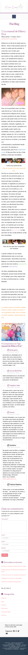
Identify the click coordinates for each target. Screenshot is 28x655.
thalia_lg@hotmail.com (9, 479)
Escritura (11, 643)
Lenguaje (24, 644)
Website (3, 548)
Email (3, 541)
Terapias (21, 649)
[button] (14, 16)
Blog (2, 601)
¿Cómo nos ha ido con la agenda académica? (13, 575)
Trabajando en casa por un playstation (11, 578)
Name (3, 535)
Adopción (3, 598)
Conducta (7, 642)
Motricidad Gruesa (14, 647)
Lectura (18, 644)
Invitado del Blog (5, 611)
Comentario (4, 519)
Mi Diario (4, 39)
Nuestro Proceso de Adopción (11, 648)
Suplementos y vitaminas (11, 649)
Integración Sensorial (9, 644)
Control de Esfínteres (17, 642)
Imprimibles (18, 643)
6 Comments (13, 39)
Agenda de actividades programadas (11, 581)
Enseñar (3, 605)
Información (4, 608)
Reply (4, 350)
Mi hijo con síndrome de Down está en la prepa (13, 566)
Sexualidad (23, 648)
